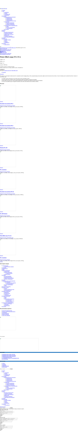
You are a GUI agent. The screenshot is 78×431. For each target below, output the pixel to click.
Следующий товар (3, 52)
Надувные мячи (7, 293)
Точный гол (6, 294)
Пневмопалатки (9, 379)
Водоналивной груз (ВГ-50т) (5, 54)
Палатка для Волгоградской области (8, 311)
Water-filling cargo (12, 47)
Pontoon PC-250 (3, 147)
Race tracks (4, 306)
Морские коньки (9, 273)
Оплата (5, 401)
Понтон (5, 288)
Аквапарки (4, 267)
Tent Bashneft (4, 312)
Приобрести (2, 69)
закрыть (1, 261)
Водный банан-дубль (10, 300)
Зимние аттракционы (6, 270)
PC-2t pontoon (3, 169)
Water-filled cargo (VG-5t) (5, 235)
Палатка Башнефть (5, 313)
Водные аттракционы (6, 296)
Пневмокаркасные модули (11, 381)
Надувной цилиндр (9, 283)
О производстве (7, 374)
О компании (6, 12)
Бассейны (4, 275)
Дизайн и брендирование (8, 394)
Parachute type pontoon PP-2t (6, 103)
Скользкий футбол (7, 295)
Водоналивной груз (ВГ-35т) (5, 50)
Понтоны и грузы (5, 287)
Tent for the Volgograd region (7, 310)
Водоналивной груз (7, 290)
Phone (1, 420)
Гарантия (6, 402)
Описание (4, 72)
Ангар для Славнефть (6, 315)
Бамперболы (6, 292)
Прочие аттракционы (8, 272)
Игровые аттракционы (6, 291)
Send (1, 415)
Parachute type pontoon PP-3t (6, 125)
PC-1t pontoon (3, 257)
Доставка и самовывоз (8, 396)
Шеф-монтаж (6, 395)
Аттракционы (6, 382)
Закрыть (1, 101)
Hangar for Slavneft (5, 314)
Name (1, 410)
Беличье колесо (7, 305)
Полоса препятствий (8, 303)
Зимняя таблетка (7, 274)
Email (1, 414)
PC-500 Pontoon (3, 213)
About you (2, 411)
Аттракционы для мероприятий (8, 302)
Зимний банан (6, 271)
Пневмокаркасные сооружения (9, 377)
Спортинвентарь (5, 265)
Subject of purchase (3, 419)
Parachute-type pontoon (11, 105)
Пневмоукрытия (9, 380)
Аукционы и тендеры (8, 393)
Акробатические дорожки (9, 266)
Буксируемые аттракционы (9, 298)
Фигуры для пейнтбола (8, 284)
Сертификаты (6, 375)
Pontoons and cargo (6, 47)
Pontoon (8, 149)
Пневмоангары (5, 268)
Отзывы (5, 13)
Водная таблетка (9, 301)
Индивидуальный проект (8, 392)
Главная (1, 47)
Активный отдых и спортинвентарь (8, 280)
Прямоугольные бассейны (9, 278)
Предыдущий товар (3, 48)
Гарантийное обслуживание (9, 397)
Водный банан (9, 299)
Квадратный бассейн (8, 277)
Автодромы (6, 304)
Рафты (3, 269)
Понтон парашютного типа (9, 289)
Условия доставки (7, 400)
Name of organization (4, 418)
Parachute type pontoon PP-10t (7, 191)
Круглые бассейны (7, 276)
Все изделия (6, 389)
